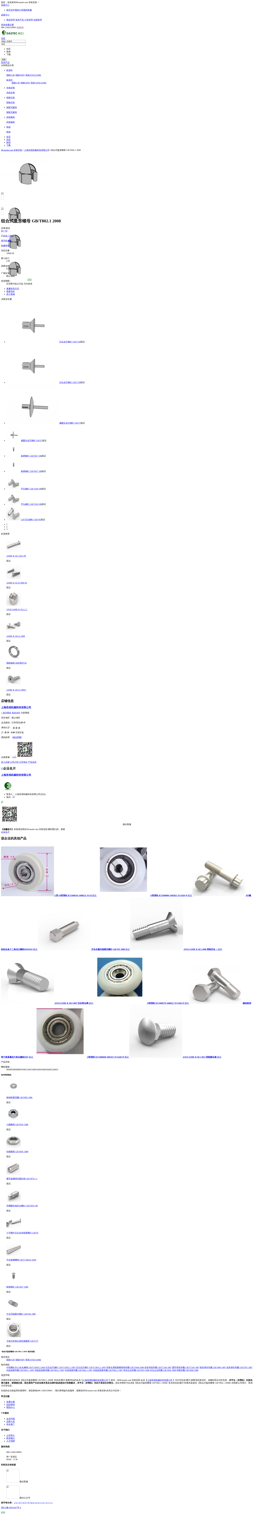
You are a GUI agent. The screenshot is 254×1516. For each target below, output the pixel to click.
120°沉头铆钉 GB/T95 (31, 519)
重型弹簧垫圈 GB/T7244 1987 (185, 1367)
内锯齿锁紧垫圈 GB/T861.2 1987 (49, 1370)
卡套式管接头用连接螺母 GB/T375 (22, 1341)
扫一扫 (6, 236)
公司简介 (10, 1435)
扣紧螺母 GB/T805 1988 (17, 1151)
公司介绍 (14, 762)
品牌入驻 (10, 1421)
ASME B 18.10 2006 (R (16, 583)
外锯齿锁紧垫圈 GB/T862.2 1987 (108, 1370)
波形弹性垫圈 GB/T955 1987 (239, 1367)
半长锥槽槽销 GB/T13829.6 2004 (21, 1260)
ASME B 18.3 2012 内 (16, 556)
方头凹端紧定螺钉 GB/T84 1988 (21, 1314)
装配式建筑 (11, 107)
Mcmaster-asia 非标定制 (12, 150)
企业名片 (5, 832)
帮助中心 (10, 1407)
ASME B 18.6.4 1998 (15, 636)
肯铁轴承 (10, 117)
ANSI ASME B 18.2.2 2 (16, 609)
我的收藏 (27, 10)
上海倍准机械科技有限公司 (36, 150)
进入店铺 (5, 762)
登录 (3, 25)
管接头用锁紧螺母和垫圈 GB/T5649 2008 (125, 1367)
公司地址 (23, 762)
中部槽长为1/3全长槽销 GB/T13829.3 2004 (25, 1367)
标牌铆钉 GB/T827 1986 (17, 1287)
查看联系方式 (12, 288)
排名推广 (10, 1424)
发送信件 (16, 713)
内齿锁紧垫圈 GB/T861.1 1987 (20, 1370)
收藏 (3, 246)
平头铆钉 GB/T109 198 (31, 489)
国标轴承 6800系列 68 (16, 663)
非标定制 (10, 88)
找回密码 (10, 1404)
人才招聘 (10, 1441)
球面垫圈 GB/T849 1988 (187, 1370)
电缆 (8, 127)
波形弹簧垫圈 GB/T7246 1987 (158, 1367)
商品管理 (10, 20)
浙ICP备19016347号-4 (11, 1507)
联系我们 (10, 1438)
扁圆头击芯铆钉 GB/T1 (70, 423)
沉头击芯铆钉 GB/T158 (70, 342)
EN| (20, 27)
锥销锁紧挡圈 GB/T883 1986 (19, 1097)
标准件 (9, 70)
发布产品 (19, 20)
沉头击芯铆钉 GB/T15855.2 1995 (60, 1367)
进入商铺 (10, 294)
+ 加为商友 (6, 713)
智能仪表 (10, 97)
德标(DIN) (20, 75)
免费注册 (9, 25)
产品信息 (32, 762)
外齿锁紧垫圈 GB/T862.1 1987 (78, 1370)
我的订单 (19, 10)
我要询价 (10, 291)
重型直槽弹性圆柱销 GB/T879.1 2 (21, 1179)
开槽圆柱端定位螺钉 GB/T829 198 (22, 1206)
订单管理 (28, 20)
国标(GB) (10, 75)
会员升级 (10, 1419)
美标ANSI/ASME (33, 75)
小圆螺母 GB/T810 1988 (17, 1124)
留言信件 (10, 10)
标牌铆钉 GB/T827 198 (31, 456)
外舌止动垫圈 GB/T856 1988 (163, 1370)
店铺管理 (37, 20)
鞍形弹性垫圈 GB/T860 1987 (213, 1367)
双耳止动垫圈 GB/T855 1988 (136, 1370)
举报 (7, 246)
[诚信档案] (17, 737)
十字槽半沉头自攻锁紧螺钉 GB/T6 (22, 1233)
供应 (3, 38)
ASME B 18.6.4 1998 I (16, 690)
